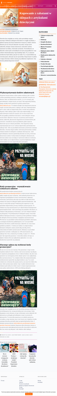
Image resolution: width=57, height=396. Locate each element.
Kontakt (40, 6)
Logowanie (49, 6)
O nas (20, 380)
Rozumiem (29, 394)
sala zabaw (51, 82)
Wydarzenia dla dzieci (47, 68)
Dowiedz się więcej (51, 392)
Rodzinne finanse (44, 94)
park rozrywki (47, 92)
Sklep (39, 380)
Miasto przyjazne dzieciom (26, 385)
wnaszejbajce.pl (44, 96)
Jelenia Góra (43, 82)
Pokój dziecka (45, 61)
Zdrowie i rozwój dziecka (48, 75)
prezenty (42, 84)
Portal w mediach (24, 384)
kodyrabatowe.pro (5, 105)
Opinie (21, 382)
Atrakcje (3, 6)
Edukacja (43, 39)
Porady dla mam (13, 33)
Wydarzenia (11, 6)
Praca (20, 387)
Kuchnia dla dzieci (46, 44)
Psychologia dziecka (47, 66)
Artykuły (18, 6)
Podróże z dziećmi (46, 59)
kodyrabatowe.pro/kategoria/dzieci (10, 193)
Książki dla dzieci (46, 42)
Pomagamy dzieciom (45, 89)
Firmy (24, 6)
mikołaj (54, 89)
